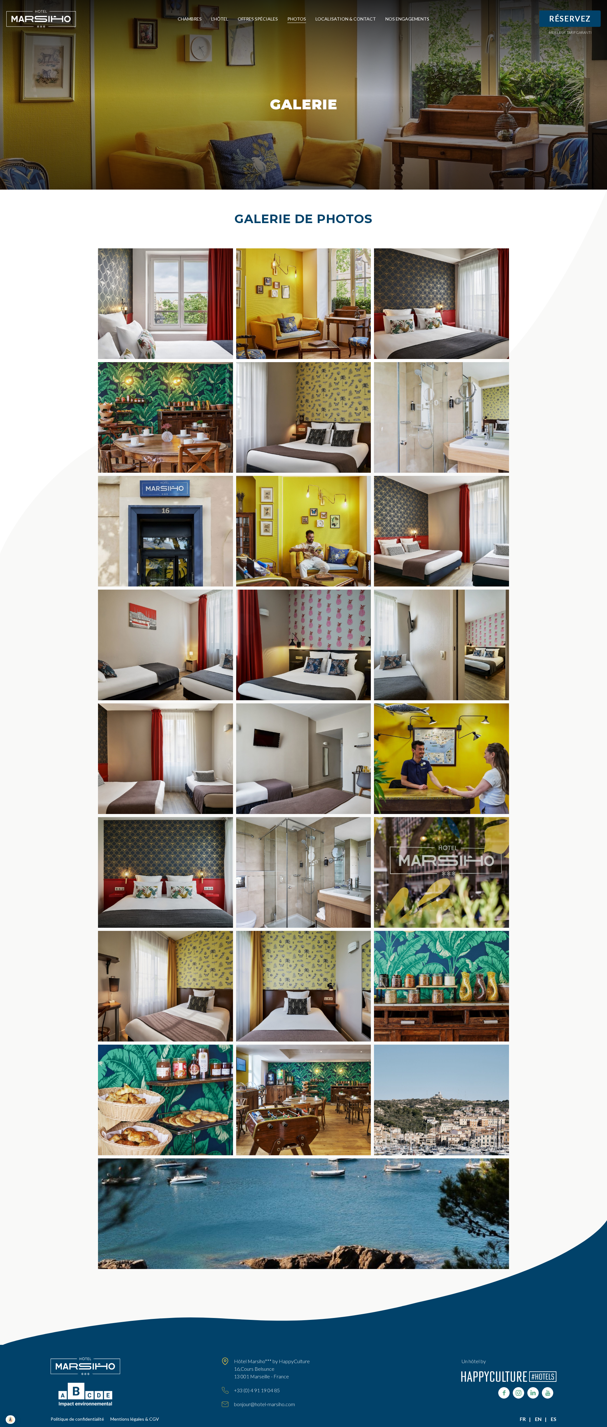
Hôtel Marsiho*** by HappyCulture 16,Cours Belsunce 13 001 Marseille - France (272, 1368)
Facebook (504, 1393)
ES (553, 1419)
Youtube (547, 1393)
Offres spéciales (258, 18)
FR (523, 1419)
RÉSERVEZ (570, 18)
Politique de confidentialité (77, 1419)
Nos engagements (407, 18)
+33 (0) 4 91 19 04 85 (257, 1390)
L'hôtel (219, 18)
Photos (296, 18)
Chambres (190, 18)
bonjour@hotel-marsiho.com (264, 1404)
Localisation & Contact (346, 18)
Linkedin (533, 1393)
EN (538, 1419)
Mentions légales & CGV (134, 1419)
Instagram (518, 1393)
